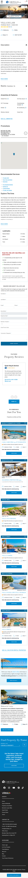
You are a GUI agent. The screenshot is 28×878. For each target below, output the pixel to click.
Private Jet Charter (7, 190)
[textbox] (10, 745)
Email (2, 305)
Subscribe (14, 765)
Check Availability (14, 875)
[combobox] (10, 745)
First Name (3, 293)
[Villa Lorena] (14, 545)
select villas (15, 672)
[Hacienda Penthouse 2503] (14, 469)
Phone (16, 305)
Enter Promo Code (5, 327)
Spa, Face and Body (7, 179)
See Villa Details (7, 729)
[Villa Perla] (14, 619)
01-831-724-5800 (6, 826)
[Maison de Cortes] (14, 697)
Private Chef (6, 178)
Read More (4, 79)
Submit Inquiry (14, 343)
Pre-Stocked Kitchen (8, 184)
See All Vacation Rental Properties (14, 650)
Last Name (3, 299)
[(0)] (25, 2)
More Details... (14, 680)
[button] (14, 16)
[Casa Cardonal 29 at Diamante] (14, 432)
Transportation (6, 188)
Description (5, 45)
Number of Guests (5, 321)
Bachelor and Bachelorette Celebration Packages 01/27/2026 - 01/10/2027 (8, 133)
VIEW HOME (14, 453)
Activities (5, 181)
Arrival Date (4, 311)
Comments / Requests (6, 333)
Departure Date (4, 315)
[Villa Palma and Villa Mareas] (14, 582)
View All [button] (14, 401)
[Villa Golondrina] (14, 508)
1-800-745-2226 (5, 824)
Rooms (8, 86)
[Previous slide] (12, 397)
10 (11, 27)
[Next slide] (15, 397)
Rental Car (5, 186)
